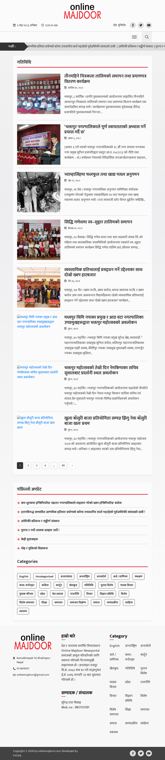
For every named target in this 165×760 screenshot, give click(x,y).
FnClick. (17, 755)
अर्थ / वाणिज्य (120, 576)
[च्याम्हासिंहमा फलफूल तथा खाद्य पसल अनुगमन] (38, 192)
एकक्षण (138, 576)
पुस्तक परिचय (26, 593)
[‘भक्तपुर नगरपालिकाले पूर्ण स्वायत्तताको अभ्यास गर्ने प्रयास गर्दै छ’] (38, 144)
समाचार (58, 602)
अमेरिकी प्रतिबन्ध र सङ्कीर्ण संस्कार (126, 46)
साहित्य (129, 602)
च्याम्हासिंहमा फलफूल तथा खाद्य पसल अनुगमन (101, 174)
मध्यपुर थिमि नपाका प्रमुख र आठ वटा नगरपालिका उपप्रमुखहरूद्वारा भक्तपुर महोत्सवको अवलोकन (103, 320)
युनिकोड (122, 25)
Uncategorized (44, 576)
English (23, 576)
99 (63, 465)
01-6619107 (23, 668)
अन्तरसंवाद (66, 576)
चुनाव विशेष (107, 585)
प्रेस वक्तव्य (57, 593)
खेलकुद (73, 585)
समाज (96, 602)
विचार (89, 593)
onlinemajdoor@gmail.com (33, 675)
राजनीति (74, 593)
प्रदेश (42, 593)
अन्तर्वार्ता (101, 576)
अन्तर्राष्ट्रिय (84, 576)
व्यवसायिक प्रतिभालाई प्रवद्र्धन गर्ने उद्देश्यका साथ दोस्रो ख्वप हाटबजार (103, 272)
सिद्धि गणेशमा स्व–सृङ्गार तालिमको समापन (98, 222)
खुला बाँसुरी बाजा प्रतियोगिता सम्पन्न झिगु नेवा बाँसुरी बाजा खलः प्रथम (105, 421)
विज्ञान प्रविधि (107, 593)
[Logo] (33, 642)
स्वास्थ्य (23, 611)
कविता (45, 585)
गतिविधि (88, 585)
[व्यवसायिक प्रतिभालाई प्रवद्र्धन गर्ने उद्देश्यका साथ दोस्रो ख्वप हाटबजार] (38, 287)
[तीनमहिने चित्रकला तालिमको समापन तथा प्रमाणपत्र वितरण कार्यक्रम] (38, 94)
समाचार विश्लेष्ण (78, 602)
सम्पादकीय (112, 602)
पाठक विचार (126, 585)
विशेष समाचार (26, 602)
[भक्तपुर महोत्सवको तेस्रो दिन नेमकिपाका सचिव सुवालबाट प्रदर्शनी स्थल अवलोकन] (38, 385)
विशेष (124, 593)
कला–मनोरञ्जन (26, 585)
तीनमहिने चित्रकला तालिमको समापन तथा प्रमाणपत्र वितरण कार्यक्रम (105, 79)
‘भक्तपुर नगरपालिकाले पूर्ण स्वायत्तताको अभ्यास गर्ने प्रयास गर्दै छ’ (105, 129)
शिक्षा (44, 602)
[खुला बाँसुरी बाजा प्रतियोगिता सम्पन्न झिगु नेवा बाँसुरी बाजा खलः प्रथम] (38, 436)
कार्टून (59, 585)
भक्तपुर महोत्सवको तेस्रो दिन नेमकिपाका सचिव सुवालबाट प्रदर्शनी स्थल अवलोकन (101, 370)
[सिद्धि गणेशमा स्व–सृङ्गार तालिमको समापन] (38, 240)
